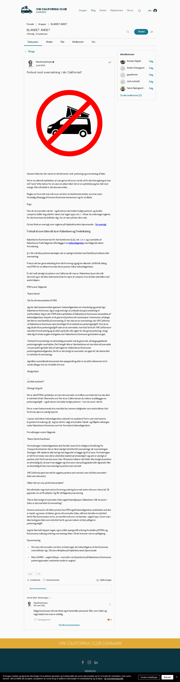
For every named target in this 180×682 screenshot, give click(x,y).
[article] (69, 344)
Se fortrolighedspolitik (113, 678)
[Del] (110, 62)
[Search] (139, 10)
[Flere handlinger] (110, 604)
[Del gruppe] (151, 31)
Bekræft (167, 677)
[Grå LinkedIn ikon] (96, 662)
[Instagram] (89, 662)
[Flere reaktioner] (38, 574)
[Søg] (128, 32)
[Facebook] (82, 662)
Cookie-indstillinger (149, 677)
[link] (33, 42)
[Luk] (176, 677)
